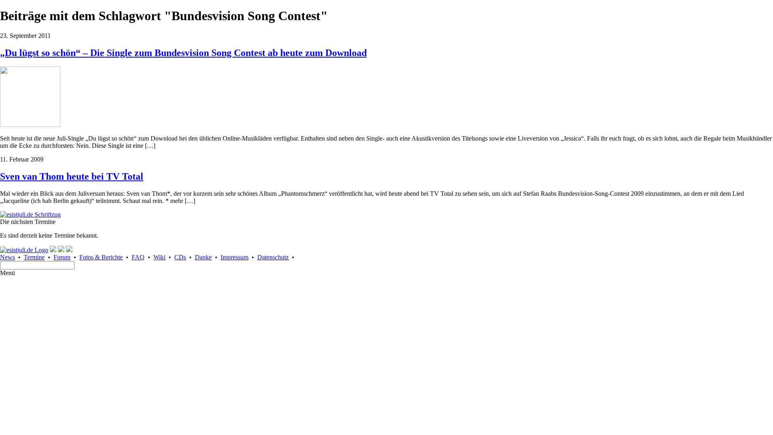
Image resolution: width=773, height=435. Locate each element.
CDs (180, 257)
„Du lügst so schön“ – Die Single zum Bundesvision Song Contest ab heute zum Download (183, 53)
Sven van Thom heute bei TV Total (71, 176)
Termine (34, 257)
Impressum (234, 257)
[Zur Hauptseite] (30, 214)
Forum (62, 257)
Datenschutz (273, 257)
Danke (203, 257)
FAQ (138, 257)
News (7, 257)
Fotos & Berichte (101, 257)
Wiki (159, 257)
